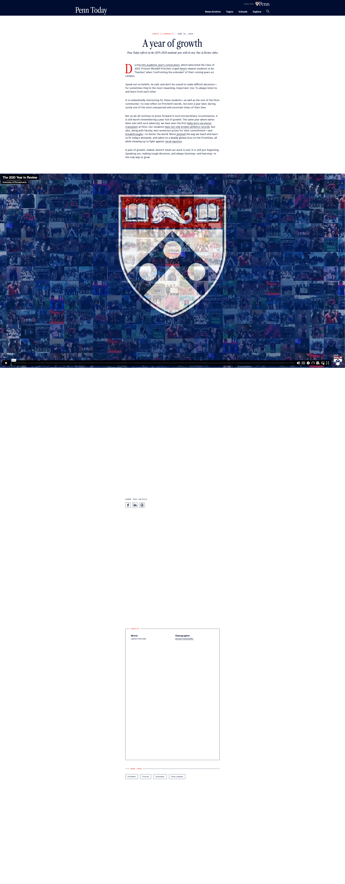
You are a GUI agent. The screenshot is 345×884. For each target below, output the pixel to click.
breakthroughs (134, 134)
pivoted (181, 134)
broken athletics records (195, 126)
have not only (172, 126)
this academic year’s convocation (160, 64)
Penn (182, 68)
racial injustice (173, 141)
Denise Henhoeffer (184, 638)
